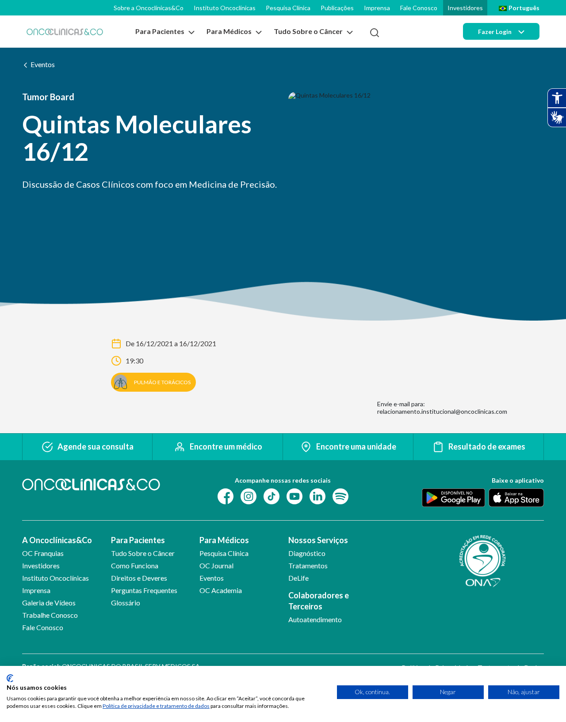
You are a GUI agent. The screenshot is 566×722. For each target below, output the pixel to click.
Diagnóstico (306, 553)
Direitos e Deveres (139, 578)
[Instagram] (248, 495)
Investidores (465, 7)
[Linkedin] (317, 495)
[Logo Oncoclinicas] (65, 31)
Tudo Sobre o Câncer (143, 553)
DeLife (298, 578)
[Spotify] (340, 495)
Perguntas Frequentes (144, 590)
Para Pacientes (138, 540)
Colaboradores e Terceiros (318, 600)
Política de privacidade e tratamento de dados (156, 706)
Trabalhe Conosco (50, 615)
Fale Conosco (418, 7)
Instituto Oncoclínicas (225, 7)
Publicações (337, 7)
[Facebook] (225, 495)
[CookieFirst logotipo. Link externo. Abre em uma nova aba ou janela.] (10, 678)
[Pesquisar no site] (374, 32)
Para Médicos (224, 540)
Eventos (43, 64)
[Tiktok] (271, 495)
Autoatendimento (315, 619)
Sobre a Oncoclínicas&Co (149, 7)
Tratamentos (308, 565)
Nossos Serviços (318, 540)
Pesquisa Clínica (288, 7)
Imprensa (377, 7)
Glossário (125, 602)
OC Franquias (43, 553)
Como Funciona (134, 565)
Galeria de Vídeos (49, 602)
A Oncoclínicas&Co (57, 540)
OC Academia (220, 590)
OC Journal (216, 565)
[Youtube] (294, 495)
